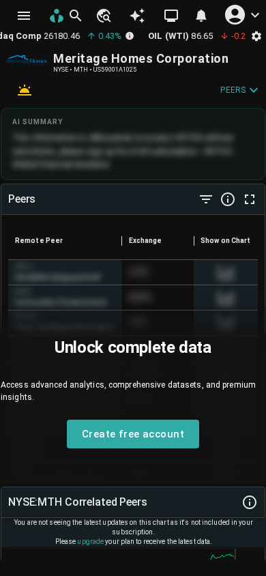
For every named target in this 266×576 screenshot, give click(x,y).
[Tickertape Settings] (256, 35)
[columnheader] (65, 241)
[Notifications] (201, 15)
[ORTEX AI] (137, 15)
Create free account (133, 434)
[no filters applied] (206, 199)
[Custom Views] (171, 15)
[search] (75, 15)
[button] (103, 15)
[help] (228, 199)
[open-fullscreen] (249, 199)
